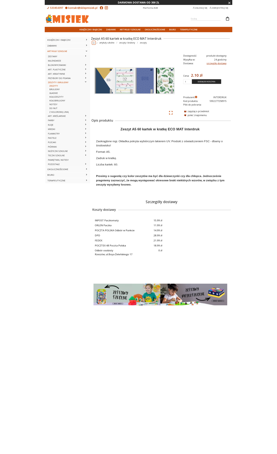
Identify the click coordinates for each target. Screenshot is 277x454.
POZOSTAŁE (54, 164)
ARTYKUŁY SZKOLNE (130, 29)
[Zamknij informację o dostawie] (229, 3)
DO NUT (53, 108)
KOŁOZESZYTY (56, 96)
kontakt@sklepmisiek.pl (83, 8)
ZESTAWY (52, 56)
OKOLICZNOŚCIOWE (155, 29)
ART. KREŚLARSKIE (57, 116)
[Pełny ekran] (171, 113)
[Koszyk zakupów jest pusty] (227, 19)
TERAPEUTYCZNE (189, 29)
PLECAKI (52, 142)
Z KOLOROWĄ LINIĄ (59, 112)
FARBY (51, 120)
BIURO (172, 29)
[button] (86, 40)
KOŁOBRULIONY (57, 100)
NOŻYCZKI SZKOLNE (58, 151)
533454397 (56, 8)
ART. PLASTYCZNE (56, 69)
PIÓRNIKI (52, 146)
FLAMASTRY (54, 133)
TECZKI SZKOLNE (56, 155)
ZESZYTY (53, 85)
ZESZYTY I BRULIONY (58, 82)
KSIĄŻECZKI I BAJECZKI (90, 29)
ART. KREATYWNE (56, 73)
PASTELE (52, 138)
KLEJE (50, 124)
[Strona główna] (94, 42)
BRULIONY (54, 89)
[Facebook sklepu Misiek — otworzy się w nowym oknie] (101, 8)
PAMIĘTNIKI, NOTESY (58, 160)
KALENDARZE (54, 60)
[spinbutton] (187, 81)
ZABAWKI (111, 29)
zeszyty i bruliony (127, 42)
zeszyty (143, 42)
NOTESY (53, 104)
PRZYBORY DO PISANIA (59, 78)
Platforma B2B (150, 7)
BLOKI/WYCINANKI (57, 65)
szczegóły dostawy (217, 63)
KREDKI (51, 129)
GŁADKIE (53, 93)
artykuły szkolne (106, 42)
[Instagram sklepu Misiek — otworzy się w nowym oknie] (106, 8)
